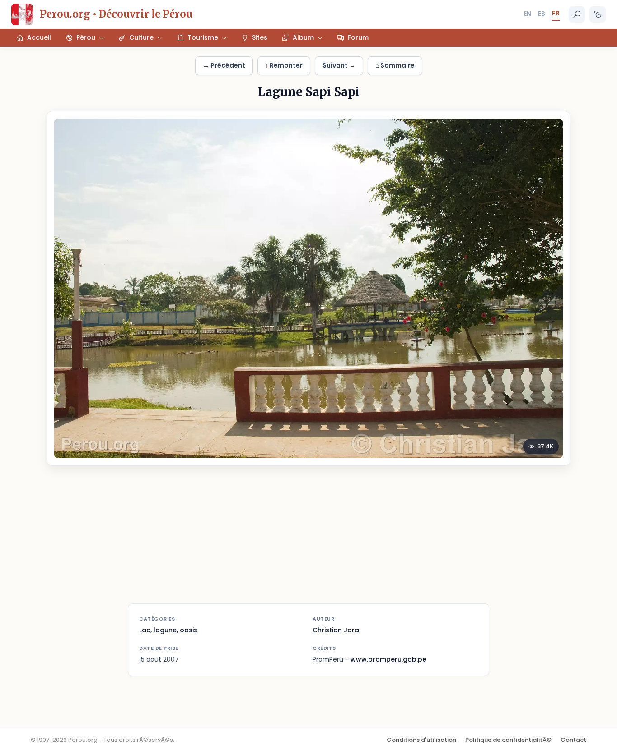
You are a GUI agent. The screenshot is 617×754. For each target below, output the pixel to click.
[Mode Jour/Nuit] (597, 14)
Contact (573, 740)
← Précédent (224, 65)
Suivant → (339, 65)
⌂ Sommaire (395, 65)
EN (527, 13)
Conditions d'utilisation (421, 740)
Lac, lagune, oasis (168, 629)
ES (541, 13)
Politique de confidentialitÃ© (508, 740)
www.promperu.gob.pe (388, 659)
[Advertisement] (308, 540)
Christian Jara (336, 629)
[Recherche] (577, 14)
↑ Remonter (284, 65)
